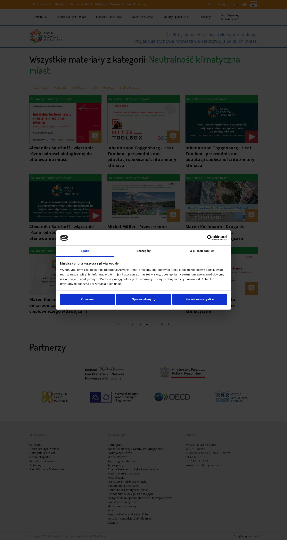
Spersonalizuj (141, 299)
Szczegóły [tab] (143, 250)
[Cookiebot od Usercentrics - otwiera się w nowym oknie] (210, 238)
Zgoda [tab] (85, 250)
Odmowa (87, 299)
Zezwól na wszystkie (200, 299)
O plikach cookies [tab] (202, 250)
